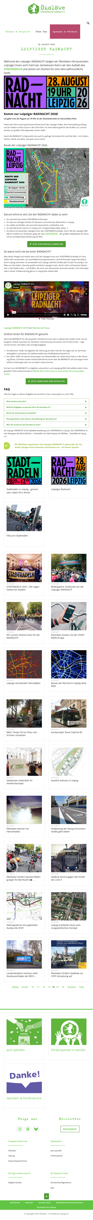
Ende (81, 987)
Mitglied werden (15, 1182)
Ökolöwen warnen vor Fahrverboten (18, 830)
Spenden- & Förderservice (24, 1098)
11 (38, 987)
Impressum (15, 1203)
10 (32, 987)
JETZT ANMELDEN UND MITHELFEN (47, 381)
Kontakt (29, 1203)
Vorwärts (72, 987)
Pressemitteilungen (46, 1207)
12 (44, 987)
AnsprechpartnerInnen (17, 1161)
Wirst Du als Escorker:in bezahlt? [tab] (21, 413)
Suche (88, 19)
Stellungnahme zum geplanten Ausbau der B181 (22, 926)
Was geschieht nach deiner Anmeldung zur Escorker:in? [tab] (31, 419)
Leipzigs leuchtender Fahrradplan (23, 683)
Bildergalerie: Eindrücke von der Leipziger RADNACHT (67, 588)
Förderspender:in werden (68, 1050)
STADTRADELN (13, 69)
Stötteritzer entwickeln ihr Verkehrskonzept (20, 782)
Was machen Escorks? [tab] (16, 401)
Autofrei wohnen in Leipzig (64, 780)
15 (57, 987)
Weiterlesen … (27, 574)
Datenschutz (45, 1203)
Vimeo (47, 328)
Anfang (15, 987)
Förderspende (56, 1155)
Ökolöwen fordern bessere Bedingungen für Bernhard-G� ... (24, 878)
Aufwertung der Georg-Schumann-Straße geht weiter (68, 830)
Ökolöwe (37, 328)
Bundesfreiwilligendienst (61, 1182)
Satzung (11, 1155)
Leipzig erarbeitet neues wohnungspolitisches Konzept (66, 926)
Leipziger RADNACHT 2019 (15, 328)
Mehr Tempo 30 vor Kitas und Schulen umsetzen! (22, 734)
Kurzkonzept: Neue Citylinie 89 (66, 732)
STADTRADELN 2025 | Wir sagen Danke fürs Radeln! (23, 588)
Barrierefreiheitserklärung (69, 1203)
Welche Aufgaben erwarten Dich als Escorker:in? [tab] (28, 407)
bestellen (70, 1129)
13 (49, 987)
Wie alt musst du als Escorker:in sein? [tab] (23, 424)
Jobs (52, 1187)
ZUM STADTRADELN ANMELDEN (47, 244)
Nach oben (46, 1196)
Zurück (25, 987)
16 (63, 987)
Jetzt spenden (16, 1050)
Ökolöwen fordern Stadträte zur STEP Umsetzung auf (67, 975)
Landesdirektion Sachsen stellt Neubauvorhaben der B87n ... (22, 975)
